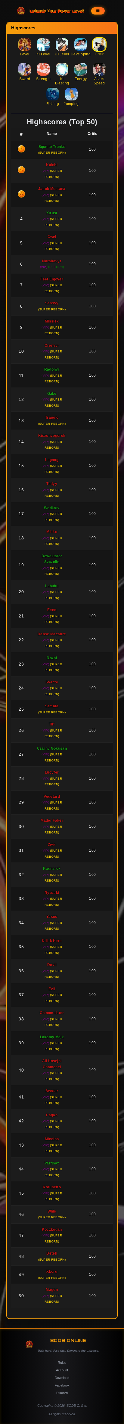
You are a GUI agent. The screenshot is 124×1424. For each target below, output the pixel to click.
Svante (51, 682)
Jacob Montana (52, 189)
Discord (62, 1393)
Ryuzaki (52, 893)
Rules (62, 1362)
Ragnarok (51, 868)
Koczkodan (52, 1229)
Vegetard (52, 796)
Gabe (52, 393)
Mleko (51, 532)
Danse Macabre (52, 634)
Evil (51, 989)
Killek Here (52, 941)
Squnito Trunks (52, 147)
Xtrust (51, 213)
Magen (52, 1290)
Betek (51, 1253)
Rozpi (52, 658)
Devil (52, 965)
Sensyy (52, 303)
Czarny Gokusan (52, 748)
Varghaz (52, 1163)
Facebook (62, 1385)
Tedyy (51, 484)
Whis (52, 1211)
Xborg (51, 1271)
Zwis (52, 845)
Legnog (51, 460)
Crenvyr (52, 345)
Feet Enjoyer (51, 279)
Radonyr (52, 369)
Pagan (51, 1115)
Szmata (52, 706)
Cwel (52, 237)
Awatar (51, 1091)
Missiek (52, 321)
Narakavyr (51, 261)
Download (62, 1378)
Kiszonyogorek (51, 436)
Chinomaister (52, 1013)
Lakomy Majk (52, 1037)
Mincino (52, 1139)
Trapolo (51, 417)
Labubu (51, 586)
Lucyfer (52, 772)
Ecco (51, 610)
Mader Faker (52, 820)
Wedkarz (52, 508)
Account (62, 1370)
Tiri (52, 724)
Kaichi (51, 165)
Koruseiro (52, 1187)
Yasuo (51, 917)
